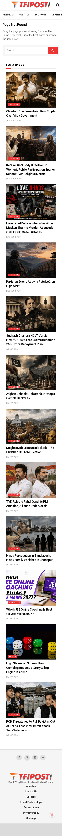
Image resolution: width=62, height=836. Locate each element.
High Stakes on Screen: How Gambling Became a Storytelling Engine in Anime (27, 667)
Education (15, 602)
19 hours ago (14, 237)
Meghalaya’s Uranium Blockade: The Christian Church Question (30, 450)
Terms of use (31, 807)
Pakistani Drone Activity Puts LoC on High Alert (30, 283)
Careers (31, 797)
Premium (8, 14)
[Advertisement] (31, 829)
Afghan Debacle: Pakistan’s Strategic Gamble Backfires (30, 396)
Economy (40, 14)
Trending (14, 104)
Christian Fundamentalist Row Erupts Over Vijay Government (30, 113)
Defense (56, 14)
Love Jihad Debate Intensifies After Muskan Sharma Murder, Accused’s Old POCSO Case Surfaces (29, 227)
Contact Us (31, 791)
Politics (24, 14)
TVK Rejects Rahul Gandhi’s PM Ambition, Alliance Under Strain (27, 503)
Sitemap (31, 818)
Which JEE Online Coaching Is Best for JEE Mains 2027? (29, 611)
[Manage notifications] (52, 814)
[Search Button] (53, 50)
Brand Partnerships (31, 802)
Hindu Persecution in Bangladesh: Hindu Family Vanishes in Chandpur (29, 557)
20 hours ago (14, 291)
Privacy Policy (31, 813)
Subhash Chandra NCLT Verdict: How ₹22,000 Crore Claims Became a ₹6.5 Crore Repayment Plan (30, 340)
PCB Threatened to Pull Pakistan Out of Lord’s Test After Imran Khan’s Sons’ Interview (30, 726)
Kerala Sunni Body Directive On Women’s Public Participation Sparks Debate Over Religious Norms (30, 169)
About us (31, 786)
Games (12, 656)
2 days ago (13, 349)
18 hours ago (14, 120)
